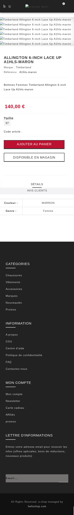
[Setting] (69, 7)
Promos (11, 309)
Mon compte (14, 394)
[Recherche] (13, 7)
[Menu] (4, 6)
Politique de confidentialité (24, 355)
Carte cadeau (15, 407)
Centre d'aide (15, 348)
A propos (12, 334)
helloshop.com (37, 506)
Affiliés (10, 414)
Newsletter (13, 400)
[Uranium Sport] (36, 6)
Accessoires (14, 288)
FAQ (9, 361)
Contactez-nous (16, 368)
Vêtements (13, 282)
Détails (37, 184)
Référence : (11, 72)
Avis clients (37, 190)
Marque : (9, 67)
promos (11, 421)
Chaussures (14, 275)
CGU (9, 341)
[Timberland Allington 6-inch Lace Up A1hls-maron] (35, 19)
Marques (12, 295)
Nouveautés (14, 302)
